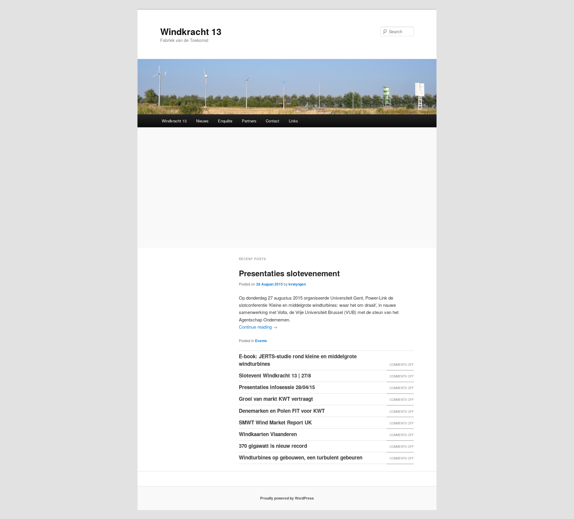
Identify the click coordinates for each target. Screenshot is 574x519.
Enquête (225, 121)
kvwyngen (297, 284)
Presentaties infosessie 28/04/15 (277, 387)
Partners (249, 121)
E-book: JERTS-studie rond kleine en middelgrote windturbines (298, 360)
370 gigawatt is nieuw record (273, 445)
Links (293, 121)
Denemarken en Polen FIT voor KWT (282, 410)
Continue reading (258, 327)
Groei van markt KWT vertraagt (276, 398)
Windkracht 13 (191, 31)
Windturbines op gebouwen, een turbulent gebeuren (300, 457)
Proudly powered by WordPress (287, 498)
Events (261, 340)
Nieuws (202, 121)
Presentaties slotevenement (289, 273)
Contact (272, 121)
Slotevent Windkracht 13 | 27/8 (275, 375)
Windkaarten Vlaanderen (268, 434)
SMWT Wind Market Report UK (275, 422)
